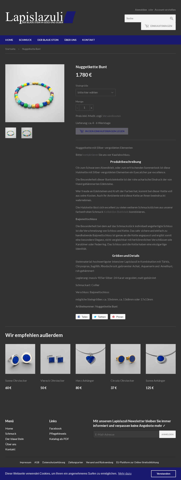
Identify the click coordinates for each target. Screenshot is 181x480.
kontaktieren (90, 154)
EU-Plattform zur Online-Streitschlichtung (137, 462)
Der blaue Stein (48, 39)
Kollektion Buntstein (116, 211)
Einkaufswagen (161, 25)
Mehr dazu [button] (125, 473)
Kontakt (88, 39)
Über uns (70, 39)
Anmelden (141, 9)
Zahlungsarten (75, 462)
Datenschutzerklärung (53, 462)
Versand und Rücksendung (99, 462)
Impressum (25, 462)
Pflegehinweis (57, 433)
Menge (79, 101)
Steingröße (82, 85)
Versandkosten (112, 115)
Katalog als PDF (59, 438)
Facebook (55, 428)
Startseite (10, 49)
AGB (36, 462)
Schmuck (25, 39)
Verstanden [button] (163, 473)
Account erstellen (165, 9)
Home (9, 39)
